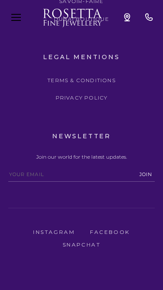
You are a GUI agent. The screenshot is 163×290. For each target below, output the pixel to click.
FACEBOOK (110, 232)
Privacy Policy (82, 97)
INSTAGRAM (55, 232)
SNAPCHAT (81, 244)
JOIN (146, 174)
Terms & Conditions (81, 80)
